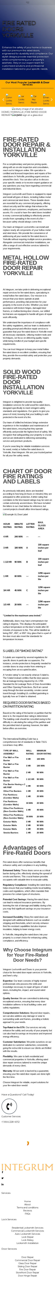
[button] (27, 2)
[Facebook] (27, 1172)
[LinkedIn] (27, 1184)
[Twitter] (27, 1178)
